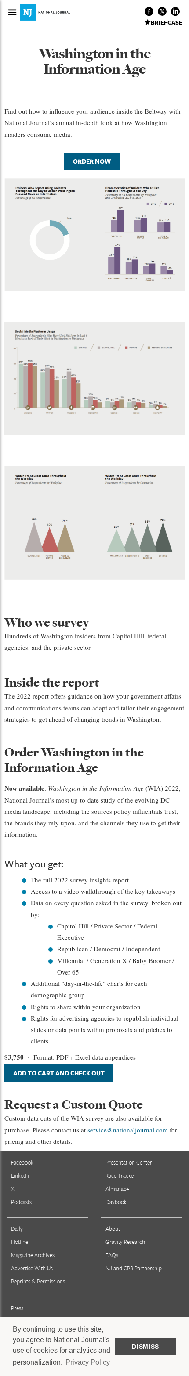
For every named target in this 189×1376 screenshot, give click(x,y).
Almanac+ (117, 1189)
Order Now (92, 161)
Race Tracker (120, 1175)
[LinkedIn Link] (175, 11)
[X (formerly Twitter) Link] (162, 11)
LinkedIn (21, 1175)
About (112, 1229)
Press (17, 1308)
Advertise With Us (32, 1268)
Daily (17, 1229)
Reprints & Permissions (38, 1281)
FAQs (111, 1255)
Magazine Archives (33, 1255)
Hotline (19, 1242)
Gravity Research (125, 1242)
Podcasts (21, 1202)
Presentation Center (128, 1162)
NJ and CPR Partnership (133, 1268)
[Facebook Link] (149, 11)
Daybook (116, 1202)
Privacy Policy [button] (87, 1362)
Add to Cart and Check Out (59, 1073)
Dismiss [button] (145, 1346)
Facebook (22, 1162)
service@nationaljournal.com (127, 1129)
